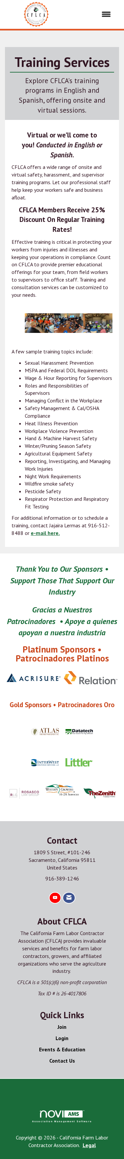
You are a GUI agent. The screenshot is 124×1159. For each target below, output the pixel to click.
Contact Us (62, 1060)
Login (62, 1038)
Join (62, 1027)
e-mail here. (45, 533)
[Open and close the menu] (92, 14)
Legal (89, 1145)
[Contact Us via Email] (68, 898)
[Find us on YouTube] (55, 898)
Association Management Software (62, 1121)
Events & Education (62, 1049)
